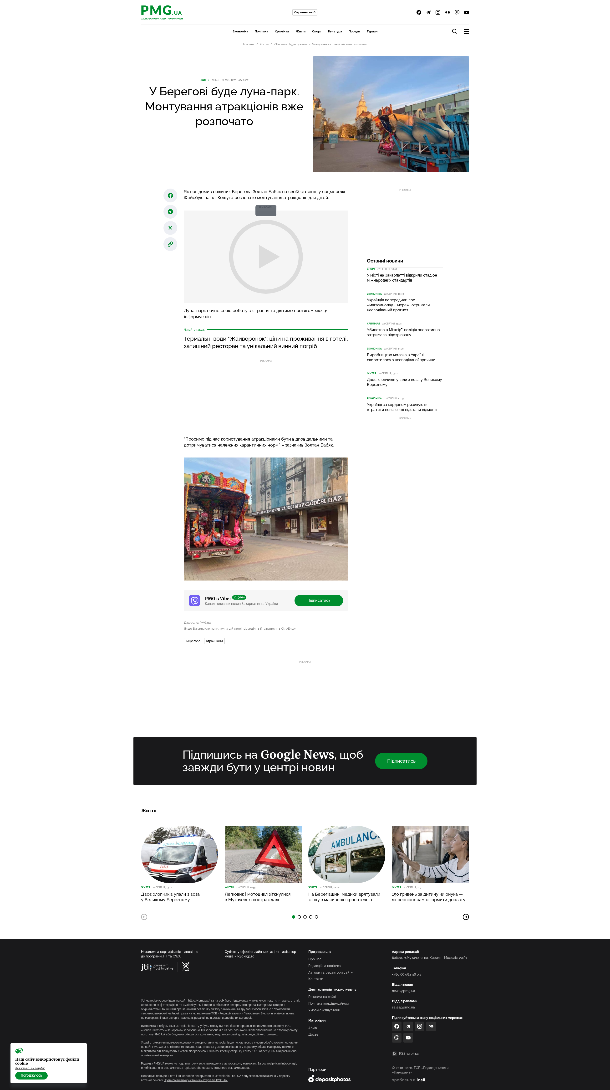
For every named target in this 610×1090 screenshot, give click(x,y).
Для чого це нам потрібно (30, 1068)
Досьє (313, 1034)
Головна (248, 44)
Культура (335, 31)
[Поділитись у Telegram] (170, 212)
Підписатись (318, 600)
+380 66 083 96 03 (406, 974)
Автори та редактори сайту (330, 972)
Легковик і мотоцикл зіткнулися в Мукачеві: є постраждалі (258, 897)
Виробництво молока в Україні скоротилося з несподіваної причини (401, 357)
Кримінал (282, 31)
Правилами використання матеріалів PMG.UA (196, 1080)
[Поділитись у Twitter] (170, 228)
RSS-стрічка (409, 1053)
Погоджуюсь (31, 1075)
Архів (312, 1028)
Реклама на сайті (322, 997)
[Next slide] (466, 917)
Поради (354, 31)
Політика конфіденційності (329, 1003)
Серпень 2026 (304, 12)
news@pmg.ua (403, 991)
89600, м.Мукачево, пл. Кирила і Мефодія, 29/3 (429, 958)
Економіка (240, 31)
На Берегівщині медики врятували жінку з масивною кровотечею (344, 897)
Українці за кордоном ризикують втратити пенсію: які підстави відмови (402, 407)
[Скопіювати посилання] (170, 244)
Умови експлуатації (324, 1010)
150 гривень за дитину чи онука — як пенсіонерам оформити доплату (428, 897)
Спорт (316, 31)
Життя (300, 31)
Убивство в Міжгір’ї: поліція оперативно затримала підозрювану (403, 332)
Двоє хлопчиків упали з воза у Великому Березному (404, 382)
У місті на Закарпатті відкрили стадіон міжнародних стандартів (402, 278)
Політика (261, 31)
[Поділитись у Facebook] (170, 195)
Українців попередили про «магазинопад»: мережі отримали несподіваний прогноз (398, 305)
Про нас (314, 959)
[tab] (293, 917)
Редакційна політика (324, 966)
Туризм (372, 31)
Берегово (193, 641)
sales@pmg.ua (403, 1007)
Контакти (315, 979)
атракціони (214, 641)
